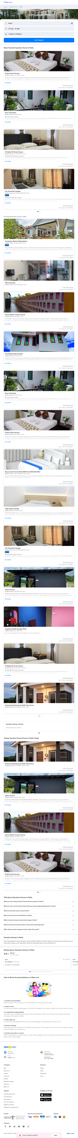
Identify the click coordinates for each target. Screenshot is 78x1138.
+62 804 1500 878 (49, 1055)
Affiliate (6, 1079)
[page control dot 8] (38, 971)
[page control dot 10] (40, 971)
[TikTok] (28, 1126)
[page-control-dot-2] (39, 211)
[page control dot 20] (51, 971)
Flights (42, 1068)
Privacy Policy (7, 1099)
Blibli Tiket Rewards (9, 1081)
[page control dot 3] (32, 971)
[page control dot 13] (43, 971)
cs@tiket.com (11, 1057)
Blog (5, 1068)
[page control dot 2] (31, 971)
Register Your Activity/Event (11, 1107)
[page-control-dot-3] (40, 211)
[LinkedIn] (14, 1126)
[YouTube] (19, 1126)
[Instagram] (23, 1126)
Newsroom (7, 1071)
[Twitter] (9, 1126)
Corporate (6, 1076)
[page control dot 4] (33, 971)
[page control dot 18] (49, 971)
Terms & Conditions (9, 1102)
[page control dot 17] (48, 971)
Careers (6, 1073)
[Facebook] (5, 1126)
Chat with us (11, 1053)
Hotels (41, 1071)
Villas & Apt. (43, 1073)
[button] (39, 902)
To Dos (42, 1076)
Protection (6, 1084)
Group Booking (8, 1096)
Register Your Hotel (9, 1104)
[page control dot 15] (46, 971)
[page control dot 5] (34, 971)
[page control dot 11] (41, 971)
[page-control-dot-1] (38, 211)
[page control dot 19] (50, 971)
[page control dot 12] (42, 971)
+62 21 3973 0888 (48, 1058)
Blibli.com (6, 1087)
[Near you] (72, 23)
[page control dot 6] (35, 971)
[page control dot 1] (30, 971)
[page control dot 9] (39, 971)
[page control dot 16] (47, 971)
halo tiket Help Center (9, 1094)
